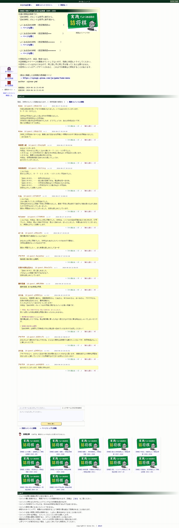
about (100, 526)
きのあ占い (9, 71)
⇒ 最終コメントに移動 (75, 102)
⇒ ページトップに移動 (48, 428)
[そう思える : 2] (73, 126)
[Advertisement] (8, 34)
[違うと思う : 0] (90, 290)
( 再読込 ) (62, 5)
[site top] (174, 1)
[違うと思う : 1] (90, 140)
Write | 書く (51, 424)
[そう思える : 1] (73, 250)
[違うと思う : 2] (90, 126)
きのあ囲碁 (9, 85)
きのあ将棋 (9, 78)
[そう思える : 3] (73, 163)
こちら (75, 499)
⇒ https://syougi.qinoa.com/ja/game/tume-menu (45, 78)
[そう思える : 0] (73, 290)
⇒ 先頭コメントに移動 (28, 428)
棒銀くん (9, 94)
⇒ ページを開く (27, 28)
